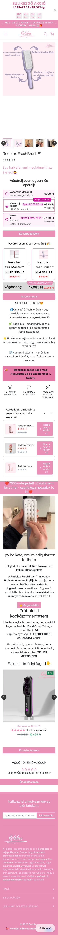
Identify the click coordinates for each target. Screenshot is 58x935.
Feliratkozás (46, 815)
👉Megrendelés (29, 605)
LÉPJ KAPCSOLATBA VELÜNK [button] (20, 906)
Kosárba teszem (29, 233)
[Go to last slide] (3, 143)
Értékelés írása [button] (29, 782)
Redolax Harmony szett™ (26, 466)
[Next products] (51, 413)
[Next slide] (54, 143)
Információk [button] (11, 897)
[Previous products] (44, 413)
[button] (6, 33)
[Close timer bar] (54, 10)
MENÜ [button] (6, 889)
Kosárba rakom (29, 296)
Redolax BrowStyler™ (26, 425)
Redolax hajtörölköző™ (26, 445)
